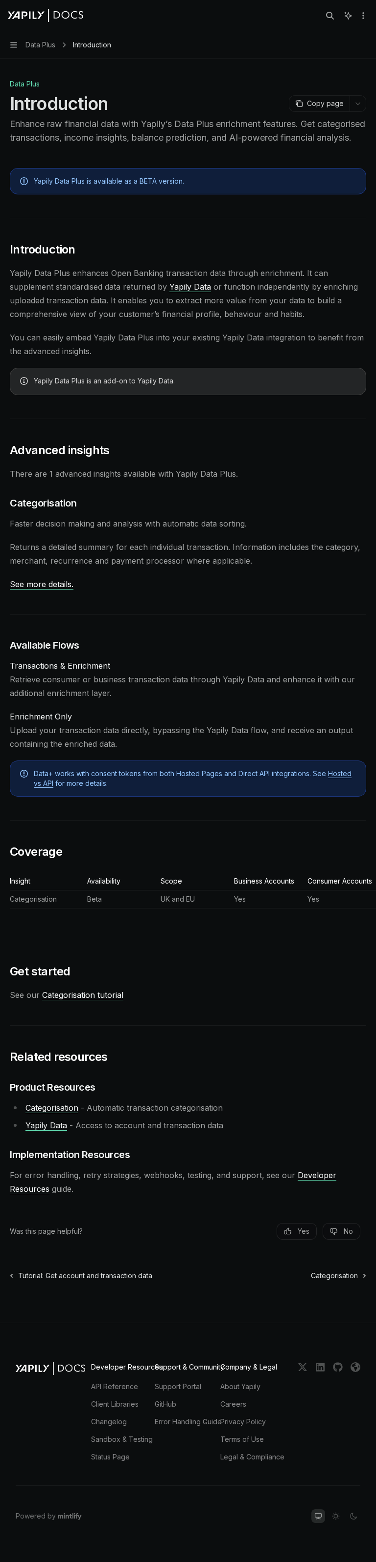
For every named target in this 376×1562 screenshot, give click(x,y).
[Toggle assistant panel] (348, 15)
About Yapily (240, 1386)
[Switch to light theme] (336, 1516)
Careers (233, 1404)
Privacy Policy (243, 1421)
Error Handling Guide (188, 1421)
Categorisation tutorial (82, 995)
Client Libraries (115, 1404)
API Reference (114, 1386)
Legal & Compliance (252, 1457)
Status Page (110, 1457)
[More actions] (363, 15)
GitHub (165, 1404)
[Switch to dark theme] (353, 1516)
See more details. (41, 584)
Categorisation (51, 1108)
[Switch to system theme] (318, 1516)
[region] (188, 892)
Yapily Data (190, 287)
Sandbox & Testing (122, 1439)
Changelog (109, 1421)
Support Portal (178, 1386)
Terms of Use (242, 1439)
